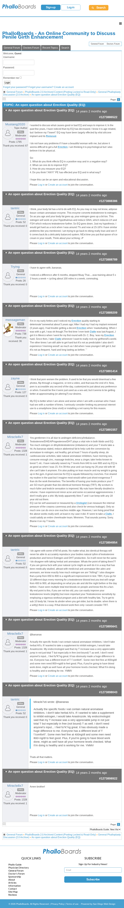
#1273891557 (108, 429)
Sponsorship (14, 876)
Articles (12, 882)
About (11, 879)
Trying (15, 267)
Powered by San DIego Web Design (98, 904)
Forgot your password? (15, 87)
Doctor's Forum (16, 873)
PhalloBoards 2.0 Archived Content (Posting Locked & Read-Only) (60, 92)
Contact (12, 888)
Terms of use (72, 904)
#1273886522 (108, 117)
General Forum (97, 44)
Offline (20, 132)
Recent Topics (50, 47)
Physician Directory (18, 867)
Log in (41, 184)
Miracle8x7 (15, 437)
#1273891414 (108, 371)
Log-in (71, 7)
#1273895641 (108, 626)
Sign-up (51, 7)
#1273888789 (108, 259)
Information (14, 885)
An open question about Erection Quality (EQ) (55, 94)
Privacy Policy (58, 904)
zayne (15, 378)
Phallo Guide (14, 864)
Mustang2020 (15, 124)
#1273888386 (108, 201)
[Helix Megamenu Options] (120, 23)
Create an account (64, 87)
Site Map (13, 891)
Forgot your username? (40, 87)
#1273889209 (108, 312)
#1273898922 (108, 778)
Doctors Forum (113, 44)
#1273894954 (108, 542)
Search (65, 47)
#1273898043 (108, 692)
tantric (15, 208)
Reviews (12, 894)
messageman (15, 320)
